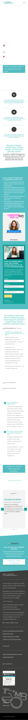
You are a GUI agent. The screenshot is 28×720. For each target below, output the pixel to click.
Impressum (11, 480)
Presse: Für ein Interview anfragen (12, 639)
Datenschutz (18, 480)
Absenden (8, 296)
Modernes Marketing (8, 657)
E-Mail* (5, 289)
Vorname (6, 278)
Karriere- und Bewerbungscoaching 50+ (13, 631)
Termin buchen (7, 697)
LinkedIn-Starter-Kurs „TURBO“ (11, 636)
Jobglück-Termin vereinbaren (14, 562)
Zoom (15, 451)
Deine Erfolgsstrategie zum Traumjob (12, 654)
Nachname (6, 284)
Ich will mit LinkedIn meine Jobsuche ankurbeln (14, 469)
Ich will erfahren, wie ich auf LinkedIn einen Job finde (13, 69)
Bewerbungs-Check (8, 633)
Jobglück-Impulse (7, 699)
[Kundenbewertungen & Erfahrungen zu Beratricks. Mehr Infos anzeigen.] (9, 685)
